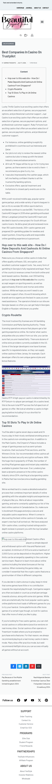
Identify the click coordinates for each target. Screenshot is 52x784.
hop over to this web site (23, 279)
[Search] (21, 35)
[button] (42, 22)
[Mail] (38, 666)
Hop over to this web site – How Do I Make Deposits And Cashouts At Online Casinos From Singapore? (25, 82)
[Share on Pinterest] (32, 666)
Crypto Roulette (15, 89)
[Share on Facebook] (13, 666)
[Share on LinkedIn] (26, 666)
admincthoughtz (10, 63)
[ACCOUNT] (32, 35)
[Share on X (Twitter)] (19, 666)
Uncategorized (8, 43)
